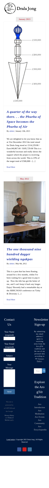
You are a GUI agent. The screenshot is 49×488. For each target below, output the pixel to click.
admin (11, 131)
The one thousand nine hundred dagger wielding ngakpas (24, 254)
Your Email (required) (9, 345)
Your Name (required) (9, 333)
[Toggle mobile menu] (44, 3)
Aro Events (39, 417)
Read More (11, 167)
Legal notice (11, 439)
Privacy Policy (9, 415)
